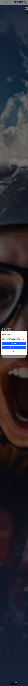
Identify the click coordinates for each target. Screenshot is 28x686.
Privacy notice (21, 339)
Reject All (14, 343)
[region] (14, 343)
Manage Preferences (14, 351)
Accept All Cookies (14, 347)
